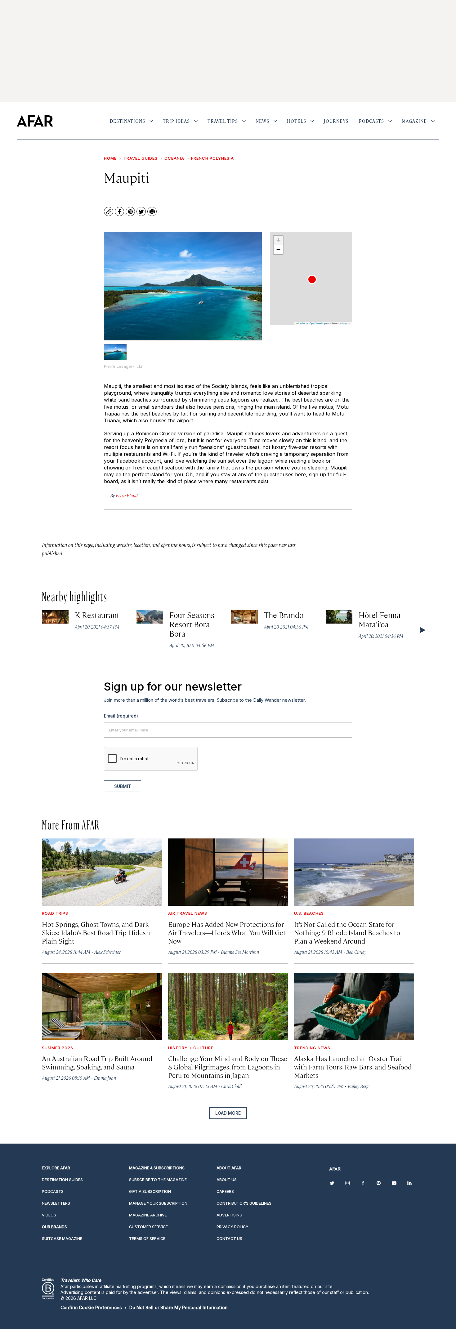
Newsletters (56, 1203)
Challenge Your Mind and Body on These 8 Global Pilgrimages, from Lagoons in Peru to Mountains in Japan (227, 1066)
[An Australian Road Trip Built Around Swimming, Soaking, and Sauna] (102, 1006)
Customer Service (148, 1227)
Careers (225, 1191)
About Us (227, 1179)
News (262, 121)
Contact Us (229, 1238)
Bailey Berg (358, 1086)
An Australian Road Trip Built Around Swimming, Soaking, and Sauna (97, 1062)
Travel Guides (140, 158)
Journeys (336, 121)
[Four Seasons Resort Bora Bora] (149, 617)
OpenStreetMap (318, 323)
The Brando (284, 615)
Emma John (105, 1078)
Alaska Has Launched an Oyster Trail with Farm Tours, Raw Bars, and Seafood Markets (353, 1066)
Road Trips (55, 913)
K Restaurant (97, 615)
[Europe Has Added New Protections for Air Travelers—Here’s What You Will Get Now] (228, 872)
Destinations (127, 121)
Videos (49, 1215)
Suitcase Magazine (62, 1238)
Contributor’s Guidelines (244, 1203)
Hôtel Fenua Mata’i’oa (380, 619)
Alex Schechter (107, 952)
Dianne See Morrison (240, 952)
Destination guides (62, 1179)
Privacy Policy (232, 1227)
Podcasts (371, 121)
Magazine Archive (148, 1215)
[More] (151, 121)
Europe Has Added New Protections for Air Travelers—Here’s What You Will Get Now (227, 932)
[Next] (422, 629)
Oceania (174, 158)
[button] (312, 279)
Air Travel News (187, 913)
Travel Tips (223, 121)
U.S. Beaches (309, 913)
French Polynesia (212, 158)
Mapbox (346, 323)
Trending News (312, 1047)
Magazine (414, 121)
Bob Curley (356, 952)
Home (110, 158)
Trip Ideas (176, 121)
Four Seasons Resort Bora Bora (192, 624)
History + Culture (190, 1047)
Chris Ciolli (231, 1086)
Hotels (296, 121)
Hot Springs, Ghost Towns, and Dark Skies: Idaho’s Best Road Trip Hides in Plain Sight (97, 932)
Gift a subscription (150, 1191)
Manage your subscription (158, 1203)
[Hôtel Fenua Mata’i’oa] (339, 617)
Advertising (229, 1215)
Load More (228, 1113)
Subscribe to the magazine (158, 1179)
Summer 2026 (57, 1047)
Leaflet (301, 323)
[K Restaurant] (55, 617)
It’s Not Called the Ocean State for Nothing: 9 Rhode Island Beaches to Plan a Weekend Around (347, 932)
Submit (122, 786)
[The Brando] (244, 617)
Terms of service (147, 1238)
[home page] (35, 121)
